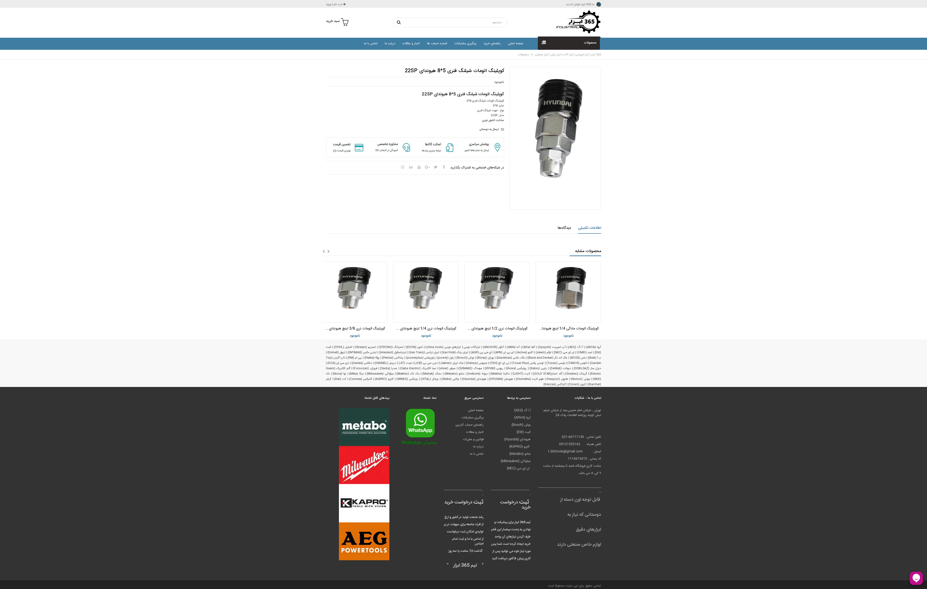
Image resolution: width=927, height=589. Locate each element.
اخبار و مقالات (411, 43)
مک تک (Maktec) (407, 373)
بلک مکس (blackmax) (510, 357)
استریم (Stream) (365, 347)
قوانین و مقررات (473, 439)
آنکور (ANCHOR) (493, 347)
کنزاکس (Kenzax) (554, 384)
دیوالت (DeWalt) (560, 368)
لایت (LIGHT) (521, 373)
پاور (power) (445, 357)
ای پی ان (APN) (504, 352)
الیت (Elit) (524, 432)
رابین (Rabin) (538, 368)
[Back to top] (6, 580)
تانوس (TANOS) (577, 363)
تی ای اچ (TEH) (499, 363)
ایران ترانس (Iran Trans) (424, 352)
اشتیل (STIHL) (343, 347)
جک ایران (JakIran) (451, 363)
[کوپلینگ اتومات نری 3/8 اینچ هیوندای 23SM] (354, 292)
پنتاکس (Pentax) (392, 357)
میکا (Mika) (356, 373)
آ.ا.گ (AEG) (575, 347)
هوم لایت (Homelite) (530, 379)
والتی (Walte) (450, 379)
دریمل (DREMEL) (385, 363)
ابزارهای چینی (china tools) (443, 347)
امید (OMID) (584, 352)
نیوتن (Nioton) (580, 379)
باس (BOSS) (578, 357)
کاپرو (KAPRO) (384, 379)
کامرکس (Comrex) (360, 379)
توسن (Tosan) (555, 363)
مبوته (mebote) (477, 373)
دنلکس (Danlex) (361, 363)
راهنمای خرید (492, 43)
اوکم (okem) (543, 352)
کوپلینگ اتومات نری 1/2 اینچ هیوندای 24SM (495, 329)
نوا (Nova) (339, 373)
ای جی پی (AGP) (481, 352)
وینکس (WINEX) (407, 379)
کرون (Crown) (577, 384)
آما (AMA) (513, 347)
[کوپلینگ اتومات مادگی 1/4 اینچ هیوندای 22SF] (568, 292)
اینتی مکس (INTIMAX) (362, 352)
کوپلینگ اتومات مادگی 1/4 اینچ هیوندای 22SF (567, 329)
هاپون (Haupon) (557, 379)
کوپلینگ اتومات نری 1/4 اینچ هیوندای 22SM (424, 329)
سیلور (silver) (447, 368)
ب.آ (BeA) (594, 357)
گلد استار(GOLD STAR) (547, 373)
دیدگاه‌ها (564, 228)
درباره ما (390, 43)
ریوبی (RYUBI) (494, 368)
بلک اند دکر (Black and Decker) (547, 357)
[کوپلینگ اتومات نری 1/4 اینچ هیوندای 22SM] (425, 292)
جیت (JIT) (405, 363)
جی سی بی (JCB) (425, 363)
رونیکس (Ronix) (516, 368)
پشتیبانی (418, 443)
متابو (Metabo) (454, 373)
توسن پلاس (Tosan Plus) (528, 363)
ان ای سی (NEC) (564, 352)
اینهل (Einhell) (336, 352)
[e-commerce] (577, 21)
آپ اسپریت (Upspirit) (552, 347)
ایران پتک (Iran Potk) (455, 352)
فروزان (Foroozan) (365, 368)
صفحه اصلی (515, 43)
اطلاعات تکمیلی (589, 228)
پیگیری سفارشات (465, 43)
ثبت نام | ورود (334, 4)
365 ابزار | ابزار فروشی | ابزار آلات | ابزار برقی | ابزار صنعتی (567, 54)
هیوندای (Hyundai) (474, 379)
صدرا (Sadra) (388, 368)
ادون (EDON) (414, 347)
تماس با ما (371, 43)
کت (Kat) (340, 379)
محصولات (523, 54)
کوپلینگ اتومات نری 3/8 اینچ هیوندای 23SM (353, 329)
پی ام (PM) (354, 357)
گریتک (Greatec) (576, 373)
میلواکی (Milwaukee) (380, 373)
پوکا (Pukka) (371, 357)
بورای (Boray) (485, 357)
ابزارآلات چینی (472, 347)
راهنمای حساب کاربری (470, 425)
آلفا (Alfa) (528, 347)
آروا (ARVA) (593, 347)
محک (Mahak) (432, 373)
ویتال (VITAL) (430, 379)
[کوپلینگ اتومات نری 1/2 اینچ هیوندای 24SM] (497, 292)
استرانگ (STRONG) (391, 347)
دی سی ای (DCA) (338, 363)
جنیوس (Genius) (476, 363)
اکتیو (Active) (524, 352)
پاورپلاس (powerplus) (420, 357)
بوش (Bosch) (465, 357)
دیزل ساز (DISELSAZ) (587, 368)
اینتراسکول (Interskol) (393, 352)
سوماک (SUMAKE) (470, 368)
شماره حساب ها (437, 43)
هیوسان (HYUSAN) (501, 379)
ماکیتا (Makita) (500, 373)
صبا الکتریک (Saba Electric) (418, 368)
